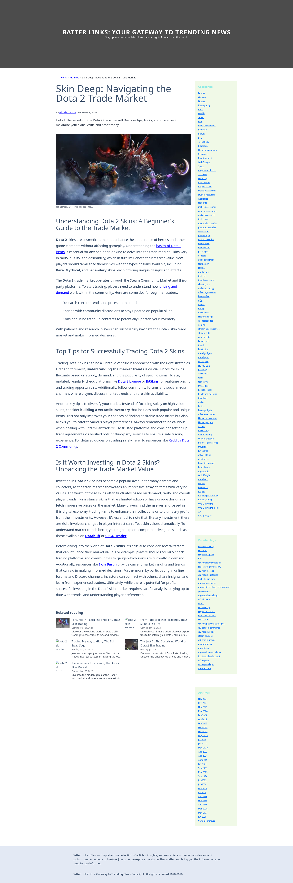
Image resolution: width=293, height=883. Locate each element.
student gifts (204, 333)
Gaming (74, 77)
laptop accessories (207, 190)
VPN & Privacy (204, 516)
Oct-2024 (202, 719)
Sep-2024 (202, 776)
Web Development (207, 125)
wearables (203, 198)
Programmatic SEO (207, 170)
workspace (203, 361)
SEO (200, 137)
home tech (203, 487)
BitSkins (152, 381)
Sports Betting (205, 434)
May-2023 (203, 747)
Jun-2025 (202, 816)
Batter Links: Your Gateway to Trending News (146, 32)
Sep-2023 (202, 768)
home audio (203, 243)
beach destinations (207, 615)
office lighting (204, 455)
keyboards (203, 450)
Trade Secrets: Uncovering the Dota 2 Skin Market (95, 665)
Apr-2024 (202, 759)
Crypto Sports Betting (208, 495)
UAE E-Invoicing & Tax (208, 507)
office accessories (206, 414)
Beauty (201, 133)
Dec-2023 (202, 727)
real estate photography (209, 566)
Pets (200, 121)
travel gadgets (205, 353)
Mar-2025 (203, 808)
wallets (201, 483)
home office (203, 296)
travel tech (203, 479)
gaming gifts (204, 337)
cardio (201, 603)
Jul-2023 (202, 792)
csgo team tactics (206, 611)
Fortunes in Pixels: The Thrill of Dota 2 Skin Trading (96, 622)
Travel (201, 117)
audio (200, 402)
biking (201, 308)
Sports (201, 166)
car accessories (205, 320)
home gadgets (205, 410)
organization (204, 471)
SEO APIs (202, 174)
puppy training (205, 644)
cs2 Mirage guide (206, 631)
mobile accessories (207, 207)
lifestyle (202, 267)
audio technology (206, 288)
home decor (204, 247)
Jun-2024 (202, 784)
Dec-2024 (202, 703)
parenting (202, 369)
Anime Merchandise (207, 223)
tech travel (203, 381)
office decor (203, 312)
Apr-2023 (202, 796)
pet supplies (204, 251)
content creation (206, 438)
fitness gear (203, 385)
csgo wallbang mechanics (210, 652)
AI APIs (201, 426)
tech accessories (206, 239)
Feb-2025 (202, 800)
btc (199, 558)
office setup (203, 430)
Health (201, 113)
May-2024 (203, 735)
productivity (203, 272)
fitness (201, 304)
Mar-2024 (203, 711)
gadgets (202, 255)
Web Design (204, 162)
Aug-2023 (202, 751)
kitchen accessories (207, 418)
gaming (201, 324)
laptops (201, 406)
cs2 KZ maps (204, 599)
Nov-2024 (202, 698)
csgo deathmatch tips (208, 595)
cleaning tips (204, 284)
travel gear (203, 357)
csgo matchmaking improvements (214, 587)
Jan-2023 (202, 743)
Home (64, 77)
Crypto (201, 491)
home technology (206, 463)
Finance (202, 101)
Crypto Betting (205, 499)
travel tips (203, 446)
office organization (207, 292)
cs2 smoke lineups (207, 640)
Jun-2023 (202, 780)
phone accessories (207, 227)
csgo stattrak (204, 648)
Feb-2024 (202, 715)
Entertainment (205, 158)
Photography (204, 105)
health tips (203, 349)
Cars (200, 109)
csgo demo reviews (207, 583)
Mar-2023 (203, 772)
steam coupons (205, 635)
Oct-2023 (202, 788)
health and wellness (207, 394)
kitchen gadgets (205, 422)
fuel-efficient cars (206, 579)
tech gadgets (204, 219)
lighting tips (203, 341)
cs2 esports (203, 660)
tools (200, 377)
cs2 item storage (206, 570)
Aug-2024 (202, 755)
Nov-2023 (202, 707)
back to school (205, 389)
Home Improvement (207, 150)
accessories (203, 231)
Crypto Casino (204, 186)
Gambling (202, 178)
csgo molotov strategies (209, 562)
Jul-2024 (202, 739)
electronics (203, 459)
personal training (206, 546)
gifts (200, 300)
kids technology (205, 316)
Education (203, 146)
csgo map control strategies (211, 623)
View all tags (204, 668)
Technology (203, 141)
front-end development (209, 656)
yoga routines (204, 591)
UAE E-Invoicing (205, 503)
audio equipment (206, 259)
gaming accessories (207, 211)
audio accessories (206, 215)
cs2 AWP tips (204, 607)
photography (204, 235)
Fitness (201, 93)
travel (201, 345)
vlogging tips (204, 365)
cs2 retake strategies (208, 574)
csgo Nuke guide (206, 554)
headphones (204, 467)
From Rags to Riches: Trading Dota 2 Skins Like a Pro (163, 622)
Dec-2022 (202, 731)
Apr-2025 (202, 804)
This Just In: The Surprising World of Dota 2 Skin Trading (163, 643)
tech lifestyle (204, 475)
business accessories (208, 442)
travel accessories (206, 280)
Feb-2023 (202, 723)
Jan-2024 (202, 764)
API (199, 511)
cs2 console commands (209, 627)
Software (202, 129)
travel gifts (203, 398)
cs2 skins (202, 550)
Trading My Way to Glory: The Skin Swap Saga (93, 643)
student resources (206, 194)
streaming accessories (209, 328)
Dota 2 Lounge (129, 381)
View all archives (206, 820)
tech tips (202, 276)
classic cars (203, 619)
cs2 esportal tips (206, 664)
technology (203, 263)
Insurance (203, 154)
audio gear (203, 373)
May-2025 (203, 812)
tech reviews (204, 182)
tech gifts (202, 202)
